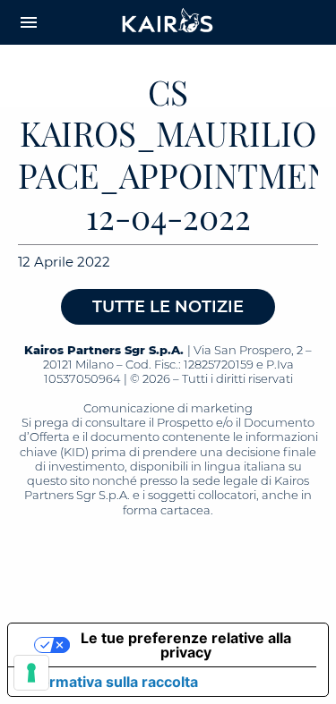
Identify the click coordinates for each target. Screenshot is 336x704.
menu (28, 22)
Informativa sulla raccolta (110, 682)
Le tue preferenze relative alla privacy (186, 645)
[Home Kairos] (168, 22)
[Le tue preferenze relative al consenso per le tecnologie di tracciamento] (31, 673)
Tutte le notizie (168, 307)
